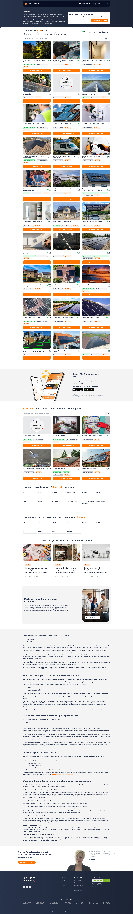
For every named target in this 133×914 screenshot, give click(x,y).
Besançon (84, 522)
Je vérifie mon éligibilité (26, 862)
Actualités (64, 885)
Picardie (25, 508)
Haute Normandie (71, 497)
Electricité (28, 564)
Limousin (25, 501)
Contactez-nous (78, 887)
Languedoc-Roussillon (102, 497)
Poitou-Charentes (42, 508)
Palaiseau (54, 527)
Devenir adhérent (78, 890)
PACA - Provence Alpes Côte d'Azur (88, 502)
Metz (68, 522)
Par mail (94, 886)
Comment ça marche (79, 880)
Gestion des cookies (81, 911)
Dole (68, 527)
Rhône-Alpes (55, 508)
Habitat (63, 880)
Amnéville (69, 531)
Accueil (26, 7)
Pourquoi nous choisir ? (85, 3)
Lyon (39, 522)
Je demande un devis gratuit (99, 20)
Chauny (54, 531)
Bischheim (84, 527)
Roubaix (98, 522)
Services (64, 882)
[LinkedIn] (30, 887)
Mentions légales (51, 911)
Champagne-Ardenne (43, 497)
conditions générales (76, 396)
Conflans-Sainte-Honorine (44, 527)
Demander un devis (78, 885)
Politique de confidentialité (69, 911)
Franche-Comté (56, 497)
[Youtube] (27, 887)
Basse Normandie (71, 492)
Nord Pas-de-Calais (72, 501)
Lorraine (40, 501)
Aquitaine (40, 492)
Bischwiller (40, 531)
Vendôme (98, 527)
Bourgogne (84, 492)
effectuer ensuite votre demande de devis (62, 774)
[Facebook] (24, 887)
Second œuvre (33, 7)
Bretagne (98, 492)
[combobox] (31, 34)
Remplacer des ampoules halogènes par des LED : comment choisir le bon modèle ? (95, 570)
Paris (24, 522)
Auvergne (54, 492)
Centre (24, 497)
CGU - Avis (58, 911)
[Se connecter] (107, 3)
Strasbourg (55, 522)
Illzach (24, 531)
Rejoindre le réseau (79, 882)
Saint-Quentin (26, 527)
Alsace (24, 492)
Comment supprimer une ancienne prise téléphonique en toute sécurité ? (36, 570)
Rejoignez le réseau (91, 617)
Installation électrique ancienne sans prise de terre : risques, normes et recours (65, 570)
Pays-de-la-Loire (100, 501)
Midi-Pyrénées (56, 501)
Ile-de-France (85, 497)
